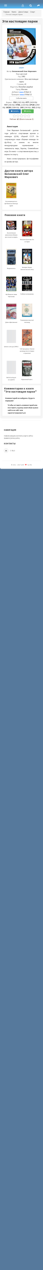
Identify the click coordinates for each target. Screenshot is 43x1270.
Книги (14, 12)
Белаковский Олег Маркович (24, 71)
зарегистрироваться (17, 413)
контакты (19, 436)
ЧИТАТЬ (28, 111)
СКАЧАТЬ (15, 111)
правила (7, 438)
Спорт (32, 12)
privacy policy (15, 438)
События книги (21, 98)
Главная (6, 12)
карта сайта (28, 436)
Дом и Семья (23, 12)
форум (12, 436)
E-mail (12, 450)
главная (6, 436)
